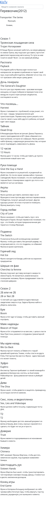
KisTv (3, 2)
